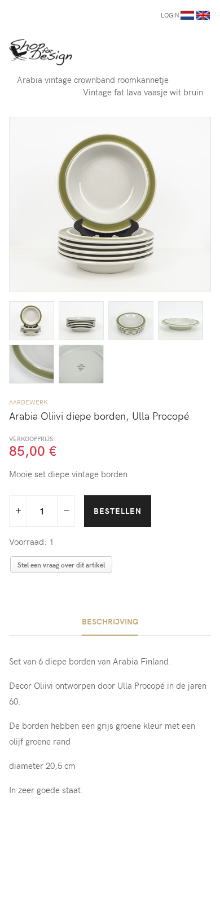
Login (170, 15)
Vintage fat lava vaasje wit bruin (143, 92)
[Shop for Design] (40, 51)
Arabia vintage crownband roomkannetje (93, 79)
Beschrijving (110, 621)
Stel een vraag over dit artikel (61, 564)
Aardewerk (28, 402)
